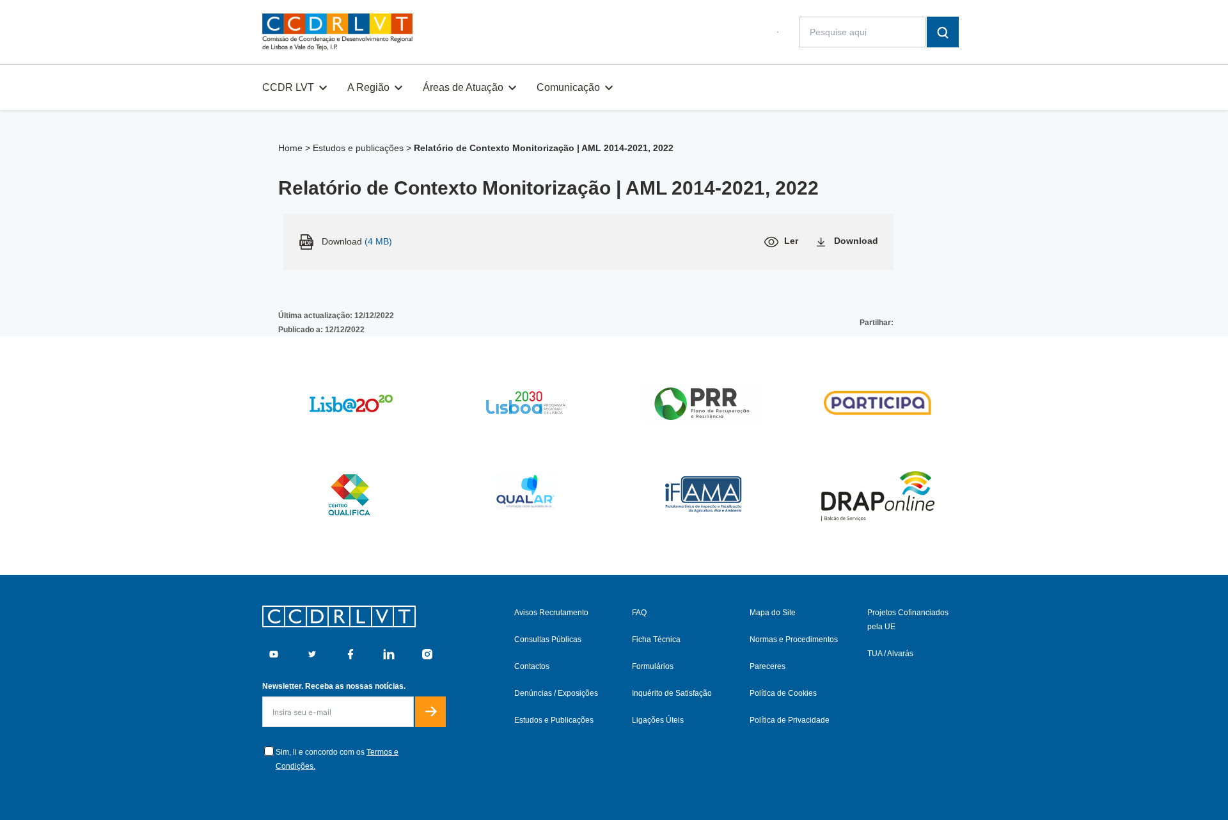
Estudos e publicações (358, 148)
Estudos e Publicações (554, 720)
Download (856, 241)
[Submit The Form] (430, 711)
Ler (791, 241)
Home (290, 148)
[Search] (943, 32)
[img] (337, 32)
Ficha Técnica (656, 639)
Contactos (531, 666)
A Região (368, 87)
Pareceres (767, 666)
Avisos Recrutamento (551, 612)
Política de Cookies (783, 693)
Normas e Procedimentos (794, 639)
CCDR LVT (288, 87)
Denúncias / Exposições (556, 693)
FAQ (639, 612)
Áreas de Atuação (463, 87)
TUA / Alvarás (890, 653)
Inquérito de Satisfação (672, 693)
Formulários (652, 666)
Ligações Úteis (658, 720)
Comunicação (568, 87)
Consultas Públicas (547, 639)
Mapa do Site (773, 612)
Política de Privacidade (790, 720)
